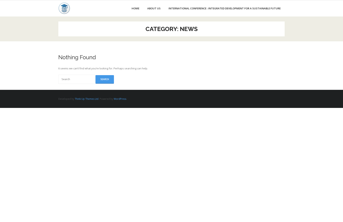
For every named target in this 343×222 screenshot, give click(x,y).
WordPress (120, 99)
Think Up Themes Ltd (86, 99)
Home (135, 8)
